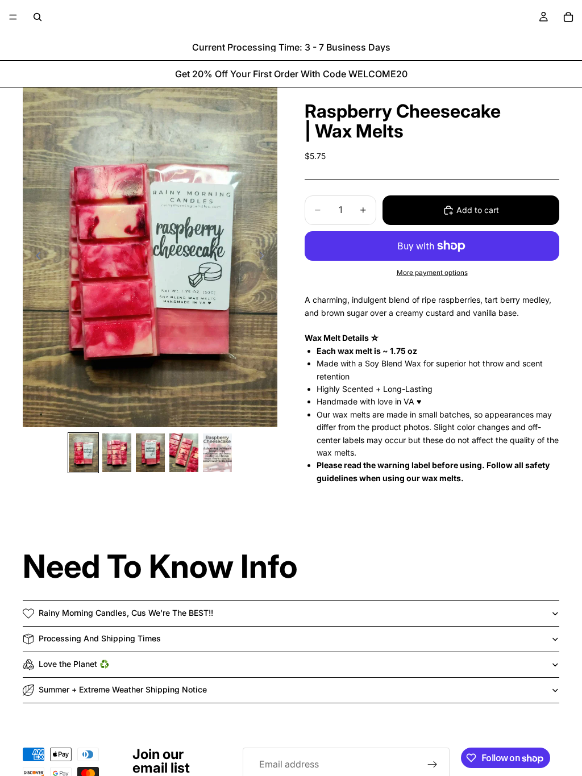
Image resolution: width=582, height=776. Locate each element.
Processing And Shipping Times (100, 638)
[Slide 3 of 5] (150, 452)
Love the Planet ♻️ (74, 664)
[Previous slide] (35, 257)
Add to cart (477, 210)
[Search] (37, 17)
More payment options (432, 273)
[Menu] (13, 17)
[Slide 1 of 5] (83, 452)
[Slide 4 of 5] (183, 452)
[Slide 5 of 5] (217, 452)
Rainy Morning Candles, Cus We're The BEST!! (126, 613)
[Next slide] (264, 257)
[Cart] (568, 17)
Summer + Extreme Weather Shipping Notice (123, 689)
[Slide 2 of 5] (116, 452)
